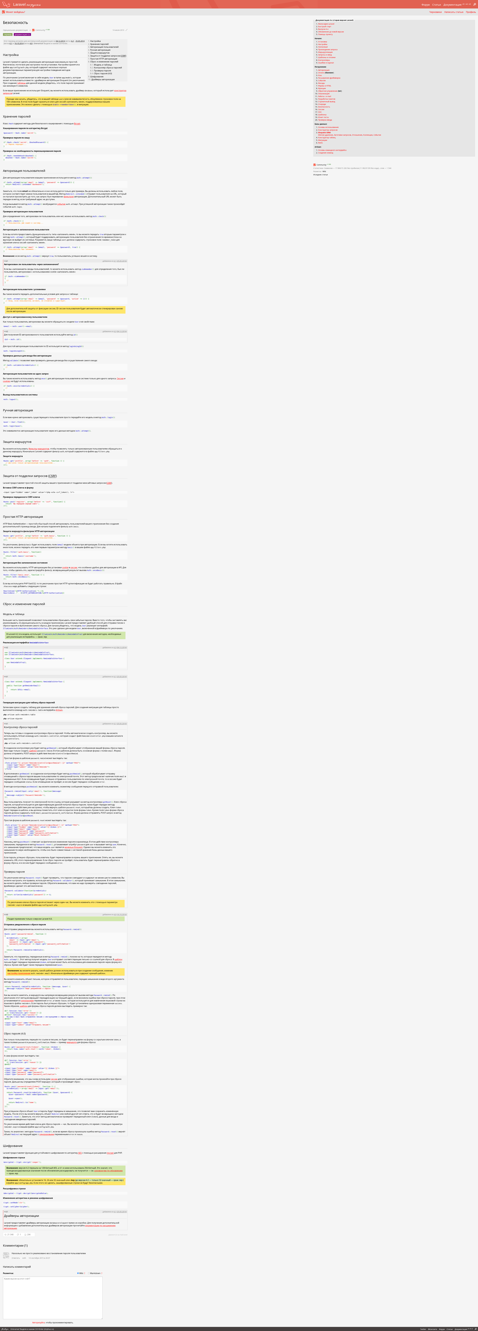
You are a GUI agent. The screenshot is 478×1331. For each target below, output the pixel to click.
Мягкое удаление (325, 135)
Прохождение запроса (327, 49)
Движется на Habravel (117, 1235)
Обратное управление (327, 91)
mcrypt (110, 1152)
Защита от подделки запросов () (108, 55)
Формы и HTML (324, 86)
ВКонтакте (432, 1329)
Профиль (471, 11)
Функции (322, 88)
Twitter (423, 1329)
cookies (6, 381)
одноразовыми (46, 1134)
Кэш (320, 75)
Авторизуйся (38, 1322)
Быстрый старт (324, 26)
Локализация (323, 93)
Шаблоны (322, 114)
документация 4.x (22, 34)
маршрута (72, 1042)
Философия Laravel (326, 24)
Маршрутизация (325, 52)
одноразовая (27, 1000)
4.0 (31, 43)
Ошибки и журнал (326, 63)
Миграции (322, 140)
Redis (320, 143)
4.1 (10, 43)
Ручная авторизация (100, 50)
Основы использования (328, 127)
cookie (65, 567)
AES (80, 1152)
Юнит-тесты (323, 117)
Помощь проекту (325, 34)
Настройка (95, 41)
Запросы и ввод (325, 55)
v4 (467, 4)
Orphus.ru (49, 1329)
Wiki (81, 1273)
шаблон (33, 750)
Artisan (59, 710)
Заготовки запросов (342, 135)
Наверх (4, 1329)
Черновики (435, 11)
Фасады (321, 83)
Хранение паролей (99, 44)
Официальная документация (15, 30)
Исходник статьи (320, 174)
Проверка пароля (102, 70)
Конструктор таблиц (327, 137)
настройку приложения (18, 973)
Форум (426, 4)
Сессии (120, 378)
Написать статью (453, 11)
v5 (463, 4)
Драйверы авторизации (103, 79)
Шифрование (96, 76)
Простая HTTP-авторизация (103, 58)
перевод (7, 34)
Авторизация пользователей (104, 47)
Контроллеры (324, 60)
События (322, 80)
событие (61, 204)
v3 (470, 4)
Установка (322, 41)
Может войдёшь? (15, 11)
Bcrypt (77, 123)
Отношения (357, 135)
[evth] (6, 1255)
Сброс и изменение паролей (104, 61)
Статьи (436, 4)
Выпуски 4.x (323, 29)
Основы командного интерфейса (332, 150)
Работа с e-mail (324, 96)
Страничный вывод (326, 101)
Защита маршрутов (99, 52)
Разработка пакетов (326, 99)
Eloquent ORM (324, 132)
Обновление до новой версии (331, 32)
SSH (319, 112)
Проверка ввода (325, 120)
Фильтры (33, 448)
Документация (452, 4)
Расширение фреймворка (329, 78)
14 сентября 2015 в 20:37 (39, 1258)
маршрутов (43, 448)
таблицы (21, 83)
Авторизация (323, 70)
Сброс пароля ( (103, 73)
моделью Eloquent (74, 847)
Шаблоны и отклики (326, 57)
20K (29, 1234)
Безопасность (324, 107)
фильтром (69, 196)
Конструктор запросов (327, 130)
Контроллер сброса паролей (108, 67)
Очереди (322, 104)
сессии (73, 567)
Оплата (321, 72)
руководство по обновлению (108, 1170)
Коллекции (368, 135)
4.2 (72, 41)
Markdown (95, 1273)
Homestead (323, 47)
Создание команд (325, 153)
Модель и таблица (103, 64)
